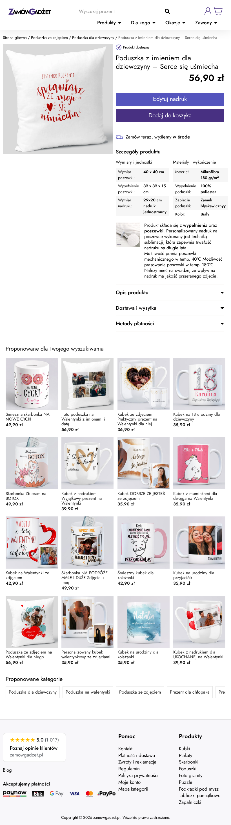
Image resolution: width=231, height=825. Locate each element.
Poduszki (187, 768)
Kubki (184, 748)
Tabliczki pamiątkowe (200, 795)
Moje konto (129, 782)
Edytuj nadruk (170, 99)
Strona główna (15, 37)
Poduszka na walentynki (88, 692)
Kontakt (125, 748)
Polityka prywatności (138, 775)
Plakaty (185, 755)
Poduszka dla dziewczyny (93, 37)
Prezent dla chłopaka (190, 692)
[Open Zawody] (215, 23)
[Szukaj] (167, 11)
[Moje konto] (208, 11)
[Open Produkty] (119, 23)
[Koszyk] (218, 11)
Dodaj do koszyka (170, 115)
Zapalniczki (190, 802)
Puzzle (185, 782)
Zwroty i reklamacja (137, 761)
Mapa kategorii (133, 789)
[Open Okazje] (183, 23)
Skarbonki (188, 761)
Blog (7, 770)
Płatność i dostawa (136, 755)
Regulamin (129, 768)
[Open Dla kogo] (154, 23)
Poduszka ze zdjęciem (49, 37)
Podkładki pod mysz (199, 789)
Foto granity (190, 775)
